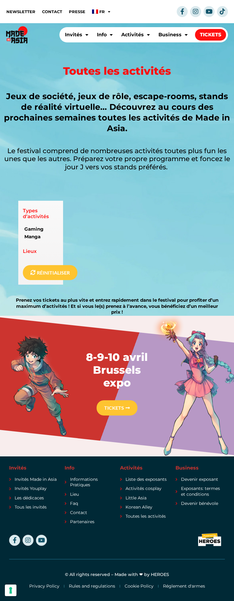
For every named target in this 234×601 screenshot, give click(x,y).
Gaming (34, 229)
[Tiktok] (222, 11)
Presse (77, 11)
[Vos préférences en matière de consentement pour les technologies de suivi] (10, 590)
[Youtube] (209, 11)
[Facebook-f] (182, 11)
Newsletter (20, 11)
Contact (52, 11)
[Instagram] (195, 11)
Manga (32, 236)
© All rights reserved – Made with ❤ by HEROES (117, 574)
